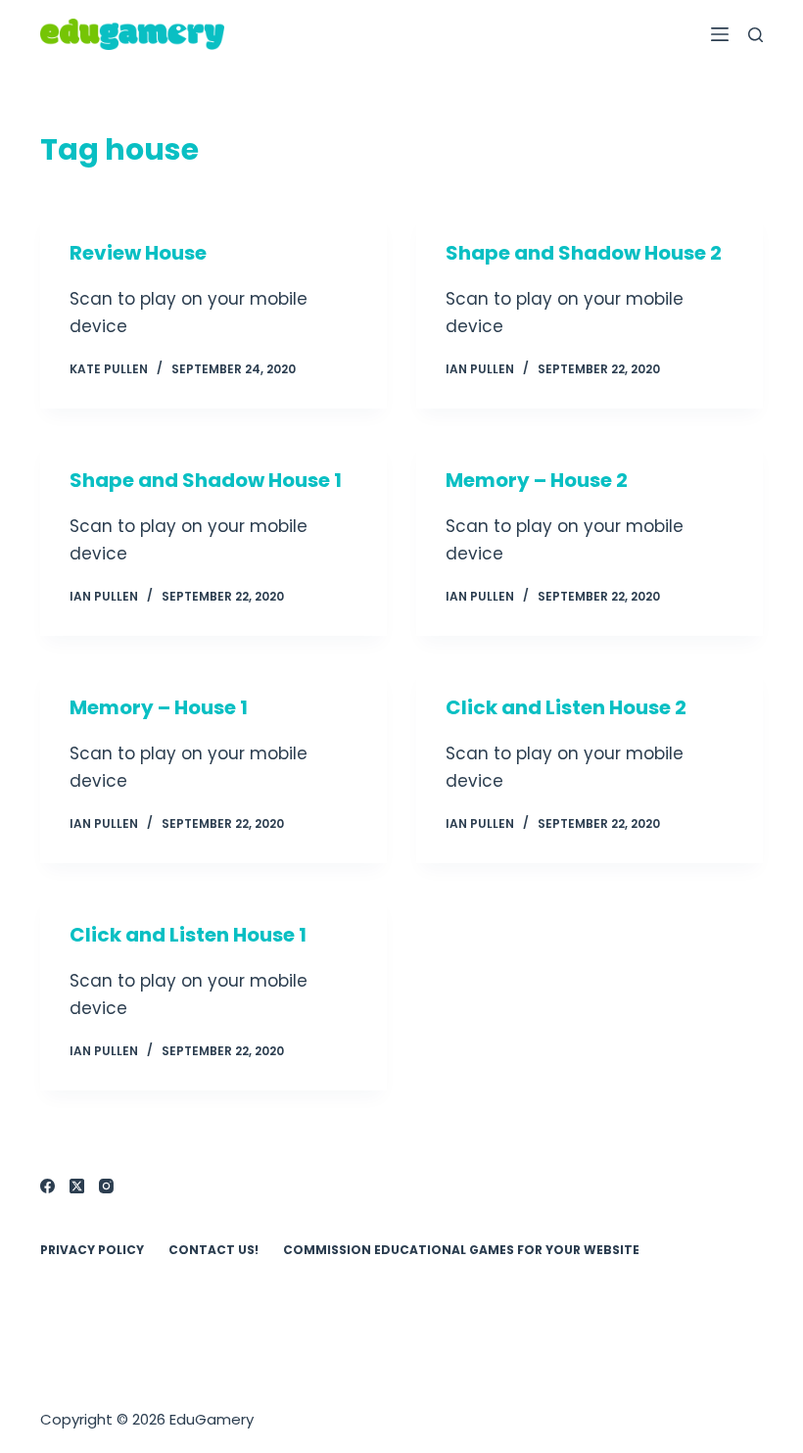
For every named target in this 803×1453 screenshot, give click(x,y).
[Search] (755, 34)
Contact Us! (213, 1250)
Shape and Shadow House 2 (584, 252)
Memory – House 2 (537, 480)
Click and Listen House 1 (188, 934)
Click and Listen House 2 (566, 707)
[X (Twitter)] (77, 1186)
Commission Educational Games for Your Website (461, 1250)
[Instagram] (106, 1186)
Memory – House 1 (159, 707)
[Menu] (720, 34)
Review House (138, 252)
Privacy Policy (92, 1250)
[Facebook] (47, 1186)
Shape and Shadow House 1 (206, 480)
